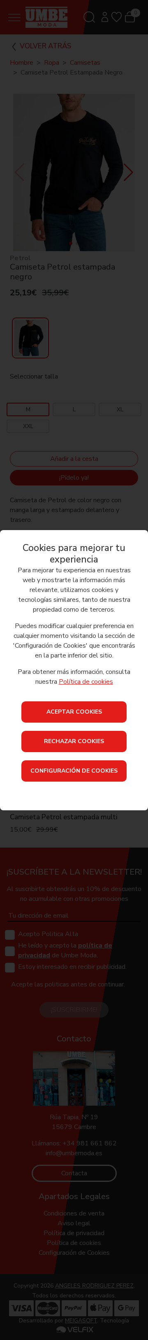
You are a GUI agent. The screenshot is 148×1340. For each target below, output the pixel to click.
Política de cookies (86, 681)
